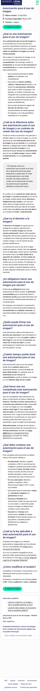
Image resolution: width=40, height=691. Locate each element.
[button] (34, 636)
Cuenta (12, 681)
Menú (37, 4)
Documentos (32, 681)
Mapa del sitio (26, 684)
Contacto (21, 681)
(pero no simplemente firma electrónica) (17, 433)
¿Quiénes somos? (10, 687)
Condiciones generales (28, 687)
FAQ (5, 681)
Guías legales (13, 684)
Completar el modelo (12, 27)
